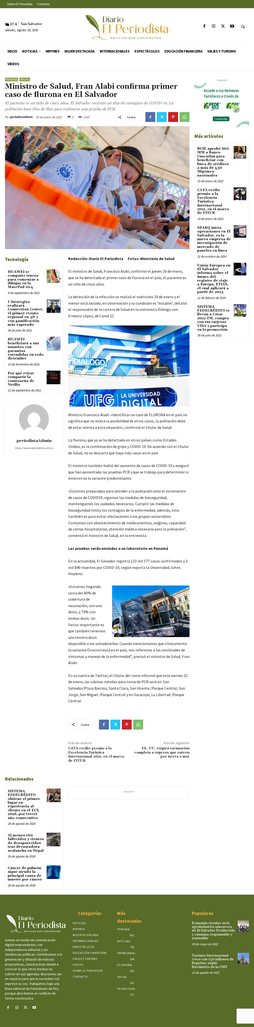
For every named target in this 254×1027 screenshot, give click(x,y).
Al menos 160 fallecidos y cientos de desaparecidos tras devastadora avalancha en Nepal (26, 843)
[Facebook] (204, 26)
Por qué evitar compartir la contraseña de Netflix (21, 379)
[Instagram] (213, 26)
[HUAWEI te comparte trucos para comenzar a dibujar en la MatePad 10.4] (53, 276)
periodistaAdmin (21, 117)
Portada (11, 79)
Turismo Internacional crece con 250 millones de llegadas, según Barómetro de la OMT (213, 961)
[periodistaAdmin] (34, 419)
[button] (243, 26)
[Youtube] (232, 26)
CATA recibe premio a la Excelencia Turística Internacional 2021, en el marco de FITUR (96, 754)
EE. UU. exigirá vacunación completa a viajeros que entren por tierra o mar (162, 752)
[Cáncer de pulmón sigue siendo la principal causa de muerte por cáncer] (53, 872)
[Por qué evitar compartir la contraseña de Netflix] (53, 377)
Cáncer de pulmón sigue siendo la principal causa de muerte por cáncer (25, 874)
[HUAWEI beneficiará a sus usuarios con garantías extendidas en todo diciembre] (53, 343)
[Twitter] (223, 26)
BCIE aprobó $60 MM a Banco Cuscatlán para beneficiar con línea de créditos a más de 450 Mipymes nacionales (213, 162)
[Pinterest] (173, 117)
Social (24, 79)
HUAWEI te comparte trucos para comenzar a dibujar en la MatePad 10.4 (23, 280)
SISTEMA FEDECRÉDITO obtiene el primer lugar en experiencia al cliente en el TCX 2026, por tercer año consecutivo (24, 804)
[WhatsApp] (185, 117)
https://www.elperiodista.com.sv (34, 448)
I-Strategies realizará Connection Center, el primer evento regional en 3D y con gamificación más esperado (25, 313)
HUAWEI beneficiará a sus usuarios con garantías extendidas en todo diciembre (26, 349)
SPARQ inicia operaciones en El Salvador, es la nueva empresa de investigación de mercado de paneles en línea (214, 239)
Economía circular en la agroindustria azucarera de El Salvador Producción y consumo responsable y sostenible (213, 931)
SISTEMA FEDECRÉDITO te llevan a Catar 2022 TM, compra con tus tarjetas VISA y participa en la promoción (213, 318)
